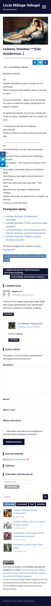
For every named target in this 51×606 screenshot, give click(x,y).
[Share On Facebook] (45, 62)
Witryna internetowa (12, 420)
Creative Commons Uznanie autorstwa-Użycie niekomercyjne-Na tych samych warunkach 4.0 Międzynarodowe (24, 573)
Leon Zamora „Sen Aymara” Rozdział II (28, 277)
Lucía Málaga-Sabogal (21, 5)
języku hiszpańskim (18, 459)
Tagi (32, 504)
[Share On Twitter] (40, 62)
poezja (6, 260)
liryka (22, 256)
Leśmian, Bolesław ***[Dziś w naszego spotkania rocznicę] (22, 271)
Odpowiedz (8, 314)
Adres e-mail (9, 410)
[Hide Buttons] (1, 169)
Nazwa (6, 399)
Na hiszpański (26, 58)
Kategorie (22, 504)
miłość (42, 256)
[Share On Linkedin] (35, 62)
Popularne (9, 504)
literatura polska (32, 256)
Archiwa (41, 504)
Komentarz (8, 365)
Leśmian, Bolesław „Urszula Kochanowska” (26, 233)
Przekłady (37, 58)
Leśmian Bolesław (11, 256)
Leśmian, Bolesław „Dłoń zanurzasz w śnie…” (26, 229)
